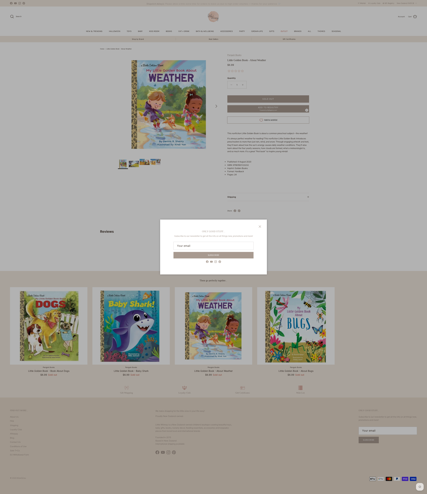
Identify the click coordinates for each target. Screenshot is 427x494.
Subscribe (213, 255)
